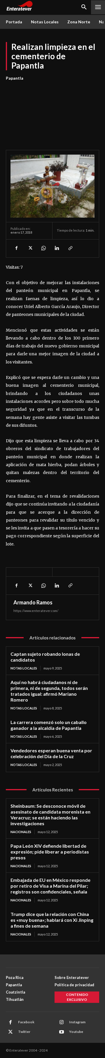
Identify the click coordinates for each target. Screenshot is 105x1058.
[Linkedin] (56, 248)
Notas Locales (23, 668)
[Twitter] (30, 248)
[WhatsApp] (43, 248)
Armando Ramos (32, 602)
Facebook (26, 1022)
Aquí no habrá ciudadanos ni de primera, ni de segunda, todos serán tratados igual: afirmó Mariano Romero (49, 690)
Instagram (77, 1022)
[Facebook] (16, 248)
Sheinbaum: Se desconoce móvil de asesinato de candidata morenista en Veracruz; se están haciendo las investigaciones (50, 814)
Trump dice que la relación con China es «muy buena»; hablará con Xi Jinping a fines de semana (51, 919)
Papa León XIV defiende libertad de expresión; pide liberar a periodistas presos (49, 851)
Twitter (24, 1031)
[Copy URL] (70, 248)
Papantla (14, 78)
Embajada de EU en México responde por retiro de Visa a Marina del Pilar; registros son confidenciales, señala (50, 885)
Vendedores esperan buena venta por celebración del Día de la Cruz (51, 753)
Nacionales (20, 832)
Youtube (76, 1031)
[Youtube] (61, 1032)
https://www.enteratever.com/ (35, 611)
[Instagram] (61, 1022)
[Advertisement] (52, 112)
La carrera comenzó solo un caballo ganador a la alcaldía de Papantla (48, 725)
